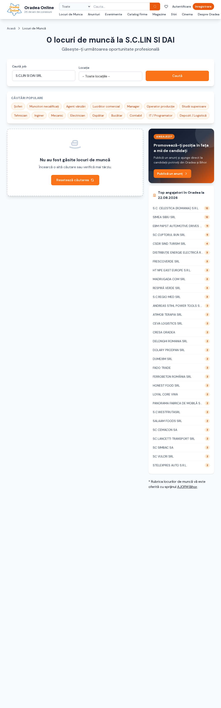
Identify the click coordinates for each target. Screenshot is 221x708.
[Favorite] (166, 6)
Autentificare (181, 6)
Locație (84, 68)
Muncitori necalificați (44, 106)
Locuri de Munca (71, 14)
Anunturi (94, 14)
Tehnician (20, 115)
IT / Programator (160, 115)
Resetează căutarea (72, 180)
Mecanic (57, 115)
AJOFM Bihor (187, 486)
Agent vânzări (75, 106)
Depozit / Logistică (193, 115)
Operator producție (161, 106)
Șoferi (18, 106)
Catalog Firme (137, 14)
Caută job (19, 66)
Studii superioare (194, 106)
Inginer (39, 115)
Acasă (11, 28)
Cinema (187, 14)
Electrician (77, 115)
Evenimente (113, 14)
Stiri (174, 14)
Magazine (159, 14)
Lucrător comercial (106, 106)
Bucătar (116, 115)
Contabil (136, 115)
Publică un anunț (170, 174)
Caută (177, 76)
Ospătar (98, 115)
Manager (133, 106)
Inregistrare (203, 6)
